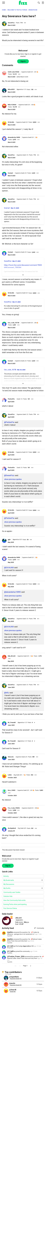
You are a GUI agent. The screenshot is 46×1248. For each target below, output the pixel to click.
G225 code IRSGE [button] (13, 72)
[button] (4, 24)
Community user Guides (11, 892)
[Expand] (23, 275)
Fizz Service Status (10, 908)
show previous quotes (13, 479)
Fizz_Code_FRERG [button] (14, 808)
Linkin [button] (10, 775)
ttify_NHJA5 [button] (11, 656)
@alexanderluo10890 (12, 592)
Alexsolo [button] (11, 757)
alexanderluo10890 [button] (14, 137)
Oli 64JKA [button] (11, 122)
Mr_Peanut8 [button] (12, 722)
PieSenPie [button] (11, 399)
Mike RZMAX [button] (12, 104)
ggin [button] (9, 539)
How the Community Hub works (14, 900)
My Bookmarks (23, 880)
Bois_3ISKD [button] (11, 790)
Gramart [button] (10, 173)
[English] (23, 2)
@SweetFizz (9, 475)
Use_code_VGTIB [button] (13, 323)
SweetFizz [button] (11, 23)
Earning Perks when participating (15, 904)
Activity (6, 876)
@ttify (6, 693)
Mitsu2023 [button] (11, 89)
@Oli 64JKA (9, 568)
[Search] (39, 2)
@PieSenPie (9, 422)
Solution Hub (7, 896)
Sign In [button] (23, 61)
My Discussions (8, 884)
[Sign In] (43, 2)
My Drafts (23, 888)
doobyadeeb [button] (12, 828)
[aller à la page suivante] (30, 966)
